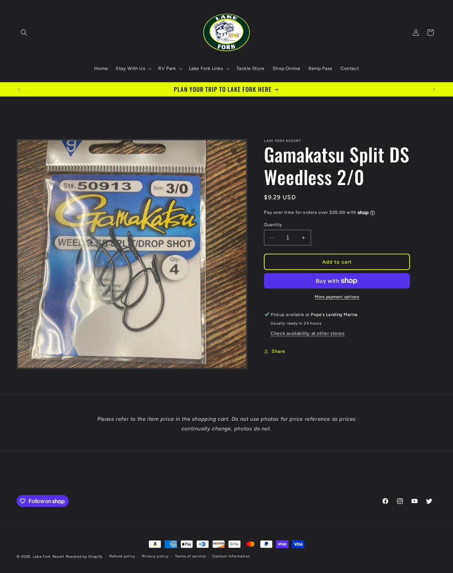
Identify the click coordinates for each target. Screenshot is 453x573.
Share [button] (278, 351)
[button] (24, 32)
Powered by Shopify (84, 556)
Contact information (231, 556)
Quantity (273, 224)
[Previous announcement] (19, 89)
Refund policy (122, 556)
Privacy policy (155, 556)
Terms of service (190, 556)
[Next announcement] (434, 89)
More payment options (337, 296)
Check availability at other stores (308, 333)
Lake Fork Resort (48, 556)
